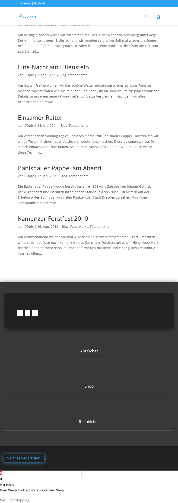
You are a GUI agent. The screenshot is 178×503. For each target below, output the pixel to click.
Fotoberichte (77, 75)
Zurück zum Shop (50, 490)
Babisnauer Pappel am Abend (59, 168)
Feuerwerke (79, 226)
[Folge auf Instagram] (27, 313)
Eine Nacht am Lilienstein (53, 67)
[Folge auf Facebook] (20, 313)
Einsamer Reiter (40, 117)
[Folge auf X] (35, 313)
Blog (63, 75)
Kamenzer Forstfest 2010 (53, 218)
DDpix (29, 75)
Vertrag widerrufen (24, 458)
